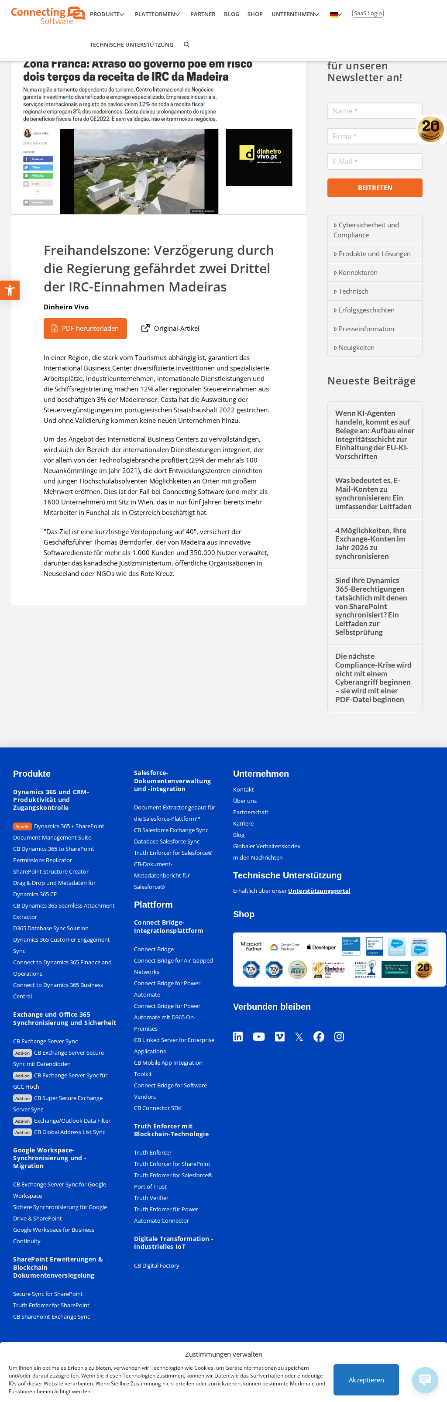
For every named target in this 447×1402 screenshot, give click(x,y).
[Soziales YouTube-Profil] (264, 1026)
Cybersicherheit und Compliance (366, 229)
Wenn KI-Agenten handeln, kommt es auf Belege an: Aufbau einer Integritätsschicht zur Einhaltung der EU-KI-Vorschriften (375, 435)
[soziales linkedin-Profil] (243, 1026)
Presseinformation (366, 328)
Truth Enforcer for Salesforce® (173, 853)
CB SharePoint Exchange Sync (51, 1316)
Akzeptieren (366, 1379)
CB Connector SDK (158, 1108)
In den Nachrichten (258, 857)
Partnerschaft (250, 812)
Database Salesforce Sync (166, 841)
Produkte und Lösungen (375, 253)
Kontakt (243, 789)
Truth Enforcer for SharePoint (51, 1305)
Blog (238, 835)
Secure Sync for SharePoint (48, 1294)
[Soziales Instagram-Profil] (344, 1026)
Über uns (245, 801)
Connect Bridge (154, 949)
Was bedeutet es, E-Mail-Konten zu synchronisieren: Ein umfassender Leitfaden (373, 493)
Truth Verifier (151, 1198)
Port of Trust (150, 1186)
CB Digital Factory (156, 1265)
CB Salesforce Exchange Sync (171, 830)
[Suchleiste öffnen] (186, 46)
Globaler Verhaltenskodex (266, 846)
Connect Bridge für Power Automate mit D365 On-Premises (167, 1017)
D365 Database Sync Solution (51, 928)
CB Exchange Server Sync (45, 1041)
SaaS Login (368, 13)
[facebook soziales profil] (323, 1026)
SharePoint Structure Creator (51, 871)
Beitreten (375, 187)
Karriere (243, 823)
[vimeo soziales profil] (285, 1026)
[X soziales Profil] (304, 1026)
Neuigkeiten (357, 347)
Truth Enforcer (153, 1152)
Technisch (353, 291)
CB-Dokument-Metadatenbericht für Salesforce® (162, 875)
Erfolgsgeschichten (367, 309)
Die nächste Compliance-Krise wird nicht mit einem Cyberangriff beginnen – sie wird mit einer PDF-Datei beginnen (373, 678)
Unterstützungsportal (319, 891)
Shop (243, 914)
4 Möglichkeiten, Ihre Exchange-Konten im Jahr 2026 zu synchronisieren (370, 544)
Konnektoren (358, 272)
